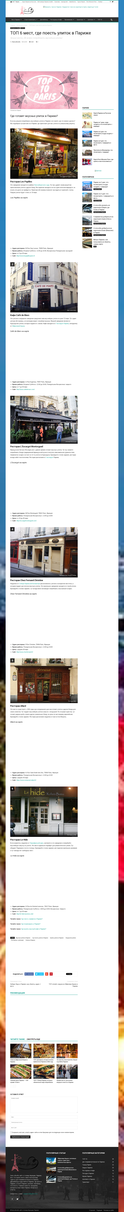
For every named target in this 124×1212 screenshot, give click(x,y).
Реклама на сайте (109, 1210)
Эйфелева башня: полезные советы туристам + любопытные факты (67, 1160)
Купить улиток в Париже (57, 938)
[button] (111, 20)
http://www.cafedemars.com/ (26, 389)
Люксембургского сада (41, 185)
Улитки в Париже (30, 940)
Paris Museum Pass (91, 1)
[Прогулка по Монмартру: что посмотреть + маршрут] (87, 152)
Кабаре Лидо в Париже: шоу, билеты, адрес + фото (25, 985)
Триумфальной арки (36, 843)
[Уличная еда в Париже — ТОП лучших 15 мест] (20, 1071)
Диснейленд (44, 19)
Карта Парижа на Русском (29, 1)
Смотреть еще (33, 1039)
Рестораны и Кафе (56, 19)
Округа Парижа (87, 1168)
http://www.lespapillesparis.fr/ (26, 256)
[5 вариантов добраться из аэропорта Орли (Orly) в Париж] (87, 220)
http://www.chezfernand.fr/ (25, 652)
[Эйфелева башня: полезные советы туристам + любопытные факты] (51, 1161)
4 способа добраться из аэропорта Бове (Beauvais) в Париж (103, 230)
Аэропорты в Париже (99, 212)
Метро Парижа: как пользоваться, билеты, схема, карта (102, 242)
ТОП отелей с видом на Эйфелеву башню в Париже (63, 985)
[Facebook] (110, 1)
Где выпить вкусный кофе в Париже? (33, 929)
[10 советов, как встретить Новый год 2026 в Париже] (67, 1051)
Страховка (57, 1)
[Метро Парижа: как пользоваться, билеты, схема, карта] (87, 243)
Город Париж (97, 189)
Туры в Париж (81, 1)
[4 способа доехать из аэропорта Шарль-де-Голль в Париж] (87, 209)
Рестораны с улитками (17, 940)
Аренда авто (64, 1)
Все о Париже (16, 19)
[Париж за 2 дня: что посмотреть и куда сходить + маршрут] (87, 134)
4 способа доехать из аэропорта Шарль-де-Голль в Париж (101, 207)
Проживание (68, 19)
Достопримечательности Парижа (93, 1162)
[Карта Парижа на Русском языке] (87, 115)
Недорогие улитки (71, 938)
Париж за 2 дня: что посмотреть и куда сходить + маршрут (103, 133)
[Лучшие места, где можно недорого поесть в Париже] (67, 1071)
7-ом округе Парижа (62, 323)
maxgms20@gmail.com (30, 1194)
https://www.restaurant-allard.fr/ (26, 780)
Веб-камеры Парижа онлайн (45, 1)
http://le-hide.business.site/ (25, 914)
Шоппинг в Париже (88, 1179)
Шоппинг (90, 19)
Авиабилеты (72, 1)
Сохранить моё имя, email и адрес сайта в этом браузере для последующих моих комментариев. (43, 1132)
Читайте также (17, 1039)
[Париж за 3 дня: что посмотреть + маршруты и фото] (87, 143)
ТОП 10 (100, 19)
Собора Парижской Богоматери (29, 583)
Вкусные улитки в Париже (23, 938)
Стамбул (100, 1)
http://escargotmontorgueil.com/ (27, 521)
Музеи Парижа (87, 1176)
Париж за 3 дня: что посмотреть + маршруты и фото (102, 143)
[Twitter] (113, 1)
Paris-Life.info (16, 42)
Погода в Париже (88, 1173)
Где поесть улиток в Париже (40, 938)
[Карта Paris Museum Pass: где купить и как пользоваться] (87, 161)
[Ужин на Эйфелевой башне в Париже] (20, 1051)
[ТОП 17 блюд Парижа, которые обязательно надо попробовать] (44, 1071)
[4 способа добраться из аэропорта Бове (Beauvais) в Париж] (87, 232)
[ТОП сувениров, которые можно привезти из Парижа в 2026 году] (44, 1051)
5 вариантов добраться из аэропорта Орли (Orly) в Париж (103, 219)
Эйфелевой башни (18, 326)
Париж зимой (60, 1057)
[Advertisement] (44, 57)
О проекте (92, 1210)
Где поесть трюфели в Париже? (32, 919)
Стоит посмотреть (30, 19)
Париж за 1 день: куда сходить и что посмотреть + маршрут (103, 124)
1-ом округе (49, 457)
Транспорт (80, 19)
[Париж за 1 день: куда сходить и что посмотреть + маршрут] (87, 124)
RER (95, 246)
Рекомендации (17, 993)
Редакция (99, 1210)
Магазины (36, 1057)
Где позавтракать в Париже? (30, 924)
